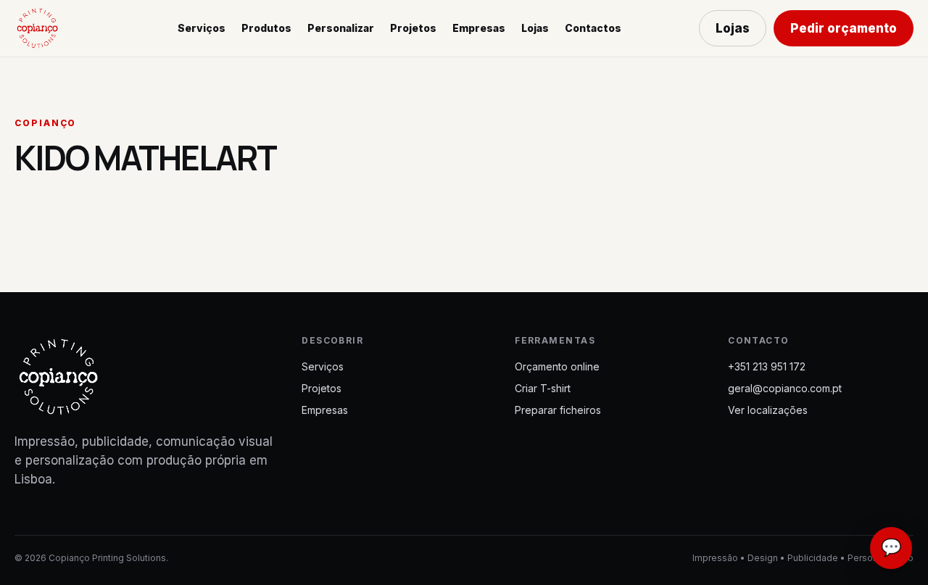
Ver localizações (768, 410)
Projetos (413, 28)
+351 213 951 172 (766, 366)
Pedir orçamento (843, 28)
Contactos (593, 28)
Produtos (266, 28)
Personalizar (340, 28)
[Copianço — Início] (57, 28)
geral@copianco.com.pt (785, 388)
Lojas (535, 28)
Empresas (478, 28)
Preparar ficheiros (558, 410)
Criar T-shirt (543, 388)
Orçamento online (557, 366)
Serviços (201, 28)
